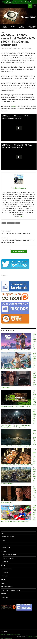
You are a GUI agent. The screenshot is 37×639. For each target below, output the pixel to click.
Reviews (5, 572)
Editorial (3, 594)
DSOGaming (4, 631)
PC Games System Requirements (10, 590)
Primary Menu (34, 6)
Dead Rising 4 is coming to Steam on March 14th (16, 232)
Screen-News (7, 544)
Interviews (4, 597)
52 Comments (29, 48)
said (13, 106)
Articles (3, 551)
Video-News (6, 547)
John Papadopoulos (18, 48)
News (2, 32)
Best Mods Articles (6, 586)
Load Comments (18, 251)
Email (21, 216)
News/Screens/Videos (7, 537)
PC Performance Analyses (10, 554)
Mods (2, 583)
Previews (5, 576)
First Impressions (8, 558)
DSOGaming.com (32, 636)
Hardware (11, 223)
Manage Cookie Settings (6, 638)
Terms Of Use (3, 634)
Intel (18, 223)
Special (3, 565)
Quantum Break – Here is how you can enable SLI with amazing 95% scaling (17, 240)
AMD (4, 223)
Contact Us (10, 634)
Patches (3, 579)
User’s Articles (7, 569)
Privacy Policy (16, 634)
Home (2, 533)
